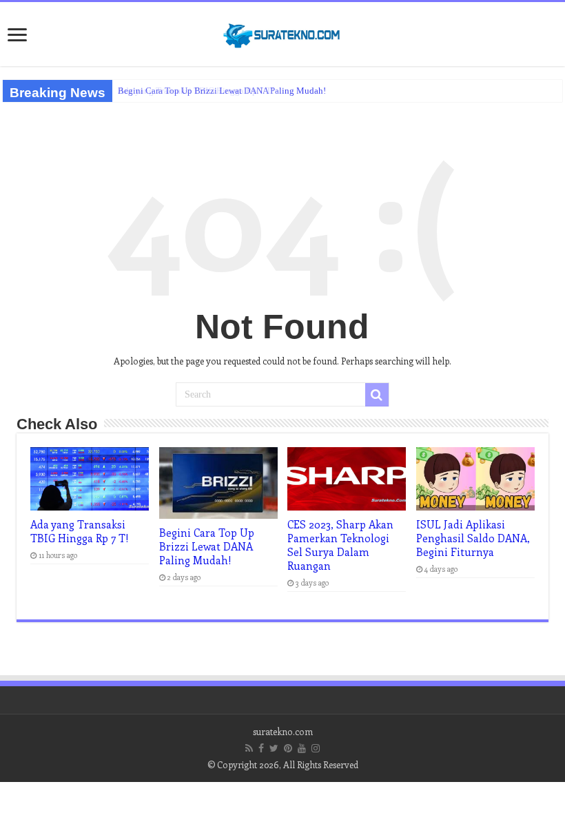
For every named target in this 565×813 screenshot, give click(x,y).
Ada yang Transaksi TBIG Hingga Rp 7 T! (196, 90)
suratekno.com (283, 731)
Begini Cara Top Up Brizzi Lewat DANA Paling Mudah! (206, 546)
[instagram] (315, 748)
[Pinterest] (288, 748)
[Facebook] (261, 748)
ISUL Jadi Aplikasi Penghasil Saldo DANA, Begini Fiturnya (473, 538)
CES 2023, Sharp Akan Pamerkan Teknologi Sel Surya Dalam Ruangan (340, 545)
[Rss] (249, 748)
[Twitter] (274, 748)
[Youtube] (301, 748)
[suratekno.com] (282, 32)
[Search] (377, 394)
